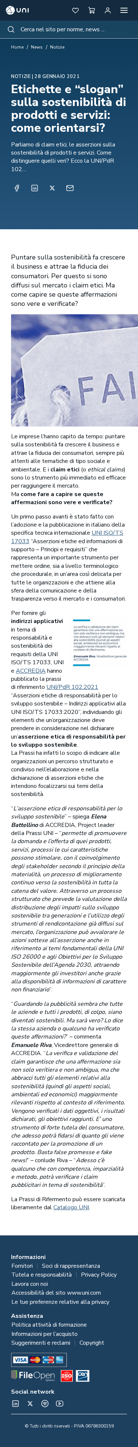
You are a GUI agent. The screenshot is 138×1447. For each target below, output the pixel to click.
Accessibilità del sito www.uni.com (56, 1293)
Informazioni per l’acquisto (44, 1334)
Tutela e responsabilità (41, 1275)
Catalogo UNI (71, 1207)
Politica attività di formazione (49, 1325)
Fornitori (22, 1266)
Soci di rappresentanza (71, 1266)
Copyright (91, 1343)
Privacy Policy (99, 1275)
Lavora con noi (29, 1284)
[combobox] (69, 29)
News (37, 47)
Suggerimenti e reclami (40, 1343)
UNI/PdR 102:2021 (72, 687)
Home (17, 47)
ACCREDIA (31, 671)
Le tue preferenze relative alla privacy (60, 1302)
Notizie (57, 47)
